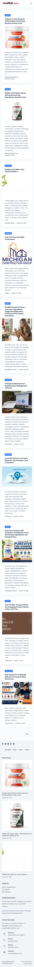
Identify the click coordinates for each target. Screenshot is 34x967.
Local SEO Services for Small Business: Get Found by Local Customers (16, 460)
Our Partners (6, 892)
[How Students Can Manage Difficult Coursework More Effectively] (17, 693)
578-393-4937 (13, 941)
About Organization (9, 887)
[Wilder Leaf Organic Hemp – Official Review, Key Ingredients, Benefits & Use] (17, 111)
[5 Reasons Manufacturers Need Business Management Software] (17, 402)
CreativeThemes (7, 963)
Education (9, 671)
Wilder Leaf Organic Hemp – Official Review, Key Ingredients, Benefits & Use (16, 95)
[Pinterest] (11, 744)
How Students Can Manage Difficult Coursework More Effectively (15, 677)
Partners (8, 749)
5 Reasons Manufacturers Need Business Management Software (16, 386)
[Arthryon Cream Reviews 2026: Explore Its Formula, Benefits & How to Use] (17, 37)
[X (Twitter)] (5, 744)
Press (15, 749)
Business (8, 165)
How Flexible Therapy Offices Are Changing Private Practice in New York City (17, 607)
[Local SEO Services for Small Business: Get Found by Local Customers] (17, 476)
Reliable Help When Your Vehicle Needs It (14, 874)
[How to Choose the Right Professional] (17, 253)
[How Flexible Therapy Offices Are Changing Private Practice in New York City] (17, 623)
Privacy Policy (28, 963)
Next (27, 734)
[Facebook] (2, 744)
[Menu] (31, 3)
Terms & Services (26, 961)
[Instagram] (8, 744)
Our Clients (6, 889)
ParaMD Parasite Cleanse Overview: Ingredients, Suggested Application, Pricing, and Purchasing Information (15, 311)
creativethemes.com (15, 953)
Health (8, 15)
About (21, 749)
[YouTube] (13, 744)
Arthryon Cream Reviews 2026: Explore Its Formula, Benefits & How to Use (15, 21)
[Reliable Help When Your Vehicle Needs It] (17, 185)
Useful (27, 749)
